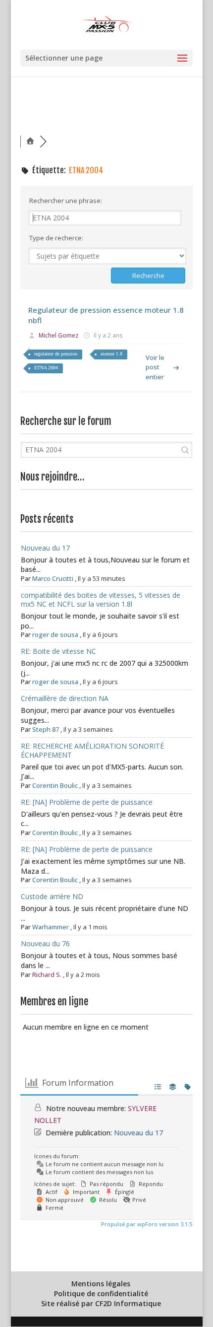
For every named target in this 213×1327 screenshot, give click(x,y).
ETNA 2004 (46, 367)
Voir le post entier (155, 367)
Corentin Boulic (55, 785)
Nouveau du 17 (45, 548)
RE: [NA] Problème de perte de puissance (87, 802)
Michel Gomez (58, 335)
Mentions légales (100, 1283)
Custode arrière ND (52, 896)
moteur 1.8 (111, 353)
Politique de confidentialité (101, 1293)
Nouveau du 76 (45, 943)
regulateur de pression (55, 353)
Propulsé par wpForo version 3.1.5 (146, 1224)
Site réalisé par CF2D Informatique (101, 1303)
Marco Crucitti (52, 578)
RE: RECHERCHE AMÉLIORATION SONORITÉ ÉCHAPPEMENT (92, 750)
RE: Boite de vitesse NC (58, 651)
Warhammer (50, 926)
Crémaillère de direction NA (64, 698)
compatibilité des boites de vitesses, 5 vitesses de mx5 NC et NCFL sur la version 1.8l (100, 599)
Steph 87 (45, 729)
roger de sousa (55, 634)
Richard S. (46, 974)
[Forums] (30, 141)
